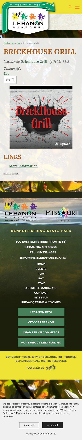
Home (41, 264)
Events (41, 269)
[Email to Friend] (8, 80)
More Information (23, 166)
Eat (18, 43)
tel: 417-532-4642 (43, 252)
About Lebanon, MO (41, 288)
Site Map (41, 297)
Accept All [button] (52, 425)
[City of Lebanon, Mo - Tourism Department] (28, 18)
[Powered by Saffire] (51, 367)
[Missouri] (61, 214)
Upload (65, 144)
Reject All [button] (29, 425)
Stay (41, 283)
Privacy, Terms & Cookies (41, 302)
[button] (71, 8)
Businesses (9, 43)
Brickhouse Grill (34, 62)
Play (41, 273)
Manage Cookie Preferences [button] (41, 433)
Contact (41, 292)
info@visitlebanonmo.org (43, 257)
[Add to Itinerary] (12, 80)
